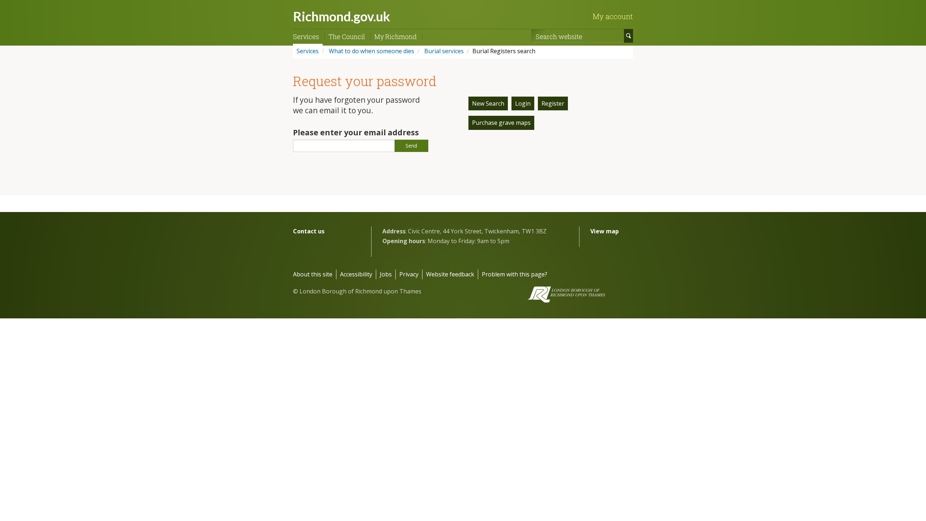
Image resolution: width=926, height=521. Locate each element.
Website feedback (450, 274)
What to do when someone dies (370, 51)
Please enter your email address (356, 132)
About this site (312, 274)
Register (552, 103)
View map (604, 231)
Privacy (409, 274)
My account (612, 16)
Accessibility (356, 274)
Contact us (308, 231)
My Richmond (395, 36)
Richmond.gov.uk (341, 16)
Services (306, 36)
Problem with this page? (514, 274)
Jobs (386, 274)
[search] (628, 36)
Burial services (443, 51)
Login (523, 103)
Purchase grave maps (501, 123)
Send (411, 145)
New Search (488, 103)
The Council (346, 36)
